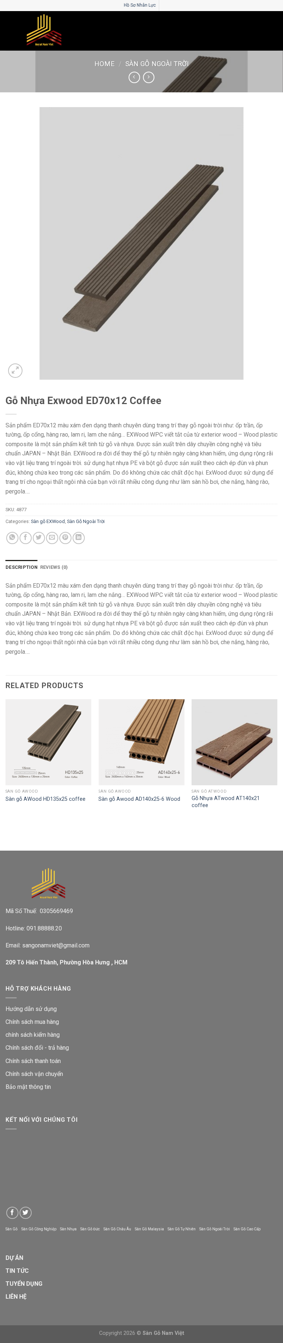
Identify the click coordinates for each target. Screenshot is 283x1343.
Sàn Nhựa (68, 1229)
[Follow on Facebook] (12, 1213)
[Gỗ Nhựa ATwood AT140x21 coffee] (234, 742)
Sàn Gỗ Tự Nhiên (182, 1229)
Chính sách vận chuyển (34, 1073)
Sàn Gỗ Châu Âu (117, 1229)
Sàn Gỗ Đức (90, 1229)
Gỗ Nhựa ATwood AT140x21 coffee (226, 802)
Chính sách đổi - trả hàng (37, 1047)
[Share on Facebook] (26, 538)
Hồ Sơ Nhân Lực (140, 5)
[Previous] (5, 761)
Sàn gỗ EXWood (48, 521)
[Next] (277, 761)
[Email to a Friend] (52, 538)
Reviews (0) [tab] (54, 567)
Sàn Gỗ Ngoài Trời (157, 64)
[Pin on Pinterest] (65, 538)
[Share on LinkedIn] (79, 538)
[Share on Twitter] (39, 538)
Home (104, 64)
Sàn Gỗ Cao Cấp (247, 1229)
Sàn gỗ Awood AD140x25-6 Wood (139, 799)
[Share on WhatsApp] (12, 538)
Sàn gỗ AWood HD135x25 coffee (45, 799)
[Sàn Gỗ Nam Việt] (44, 31)
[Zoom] (15, 370)
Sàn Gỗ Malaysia (149, 1229)
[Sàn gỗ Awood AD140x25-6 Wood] (141, 742)
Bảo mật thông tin (28, 1086)
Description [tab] (22, 567)
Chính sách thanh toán (33, 1061)
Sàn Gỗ (12, 1229)
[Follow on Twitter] (26, 1213)
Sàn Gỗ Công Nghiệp (38, 1229)
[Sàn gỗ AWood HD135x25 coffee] (48, 742)
